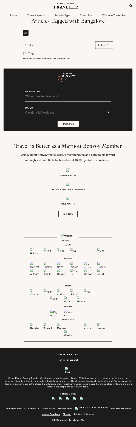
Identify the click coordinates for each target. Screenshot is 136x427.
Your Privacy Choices (121, 408)
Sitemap (67, 414)
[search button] (131, 5)
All (25, 32)
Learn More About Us (15, 408)
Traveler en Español (68, 359)
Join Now (68, 213)
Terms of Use (48, 408)
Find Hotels (68, 123)
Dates (29, 108)
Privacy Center (65, 408)
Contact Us (33, 408)
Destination (33, 91)
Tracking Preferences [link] (84, 414)
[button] (13, 15)
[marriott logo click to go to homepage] (66, 5)
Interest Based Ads (51, 414)
